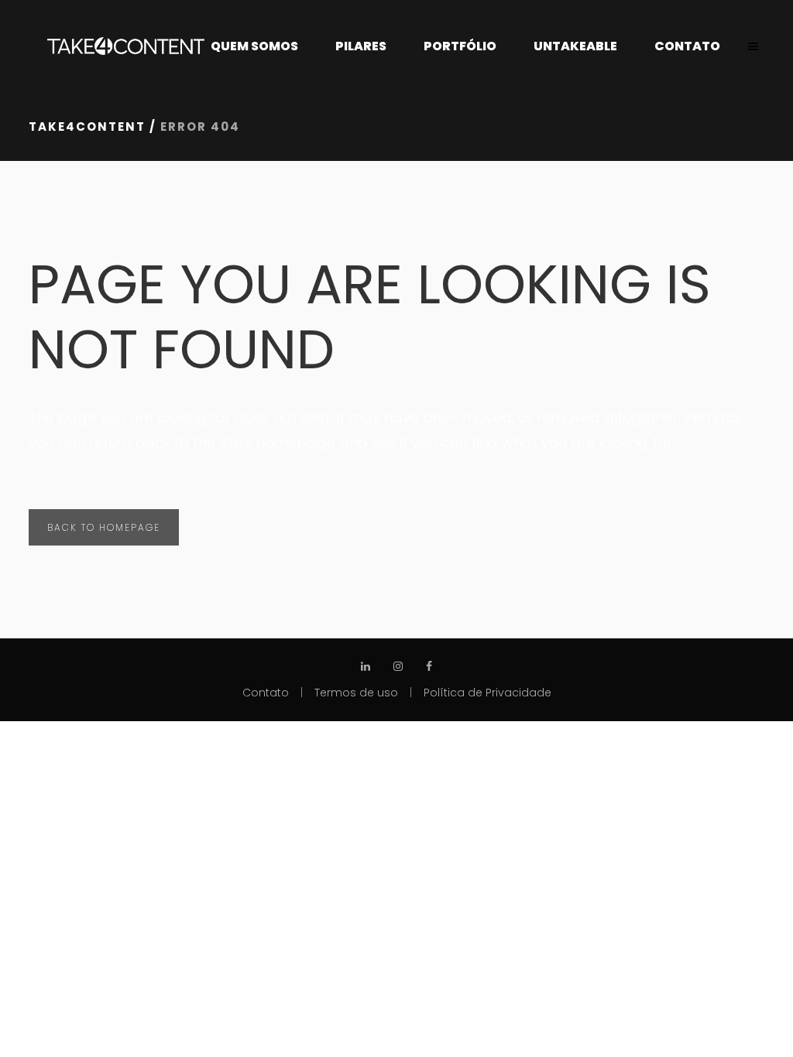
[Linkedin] (365, 657)
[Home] (126, 46)
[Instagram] (398, 657)
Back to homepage (103, 527)
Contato (265, 692)
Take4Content (87, 126)
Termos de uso (356, 692)
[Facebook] (429, 657)
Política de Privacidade (487, 692)
